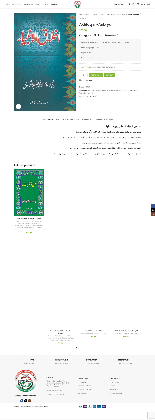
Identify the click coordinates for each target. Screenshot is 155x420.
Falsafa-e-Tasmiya (93, 331)
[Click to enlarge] (18, 106)
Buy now (109, 75)
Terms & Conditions (84, 389)
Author (88, 14)
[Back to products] (83, 19)
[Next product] (85, 19)
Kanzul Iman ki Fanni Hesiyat (126, 331)
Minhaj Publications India (25, 395)
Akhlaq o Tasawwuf (106, 35)
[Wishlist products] (138, 4)
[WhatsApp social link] (95, 96)
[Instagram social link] (29, 400)
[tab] (47, 118)
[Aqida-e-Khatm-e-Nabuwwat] (29, 192)
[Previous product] (80, 19)
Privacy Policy (82, 382)
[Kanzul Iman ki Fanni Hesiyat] (126, 249)
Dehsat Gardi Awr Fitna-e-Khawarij (61, 332)
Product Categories (116, 393)
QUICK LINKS (115, 378)
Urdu (91, 93)
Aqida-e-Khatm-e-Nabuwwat (29, 218)
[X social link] (87, 96)
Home (81, 14)
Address (49, 377)
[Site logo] (77, 4)
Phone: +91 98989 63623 (55, 394)
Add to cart (95, 75)
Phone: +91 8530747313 (55, 390)
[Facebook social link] (85, 96)
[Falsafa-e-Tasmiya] (94, 249)
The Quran (102, 334)
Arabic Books (114, 382)
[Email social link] (90, 96)
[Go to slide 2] (78, 347)
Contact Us (82, 393)
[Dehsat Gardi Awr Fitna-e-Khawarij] (61, 249)
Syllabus (112, 386)
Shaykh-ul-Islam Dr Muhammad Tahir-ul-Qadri (109, 14)
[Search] (133, 4)
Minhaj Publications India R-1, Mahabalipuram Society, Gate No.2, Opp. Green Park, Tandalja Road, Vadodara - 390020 (57, 384)
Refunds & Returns (84, 386)
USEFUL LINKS (83, 378)
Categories (111, 90)
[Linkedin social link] (93, 96)
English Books (114, 389)
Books (104, 90)
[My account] (129, 4)
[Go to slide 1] (76, 347)
